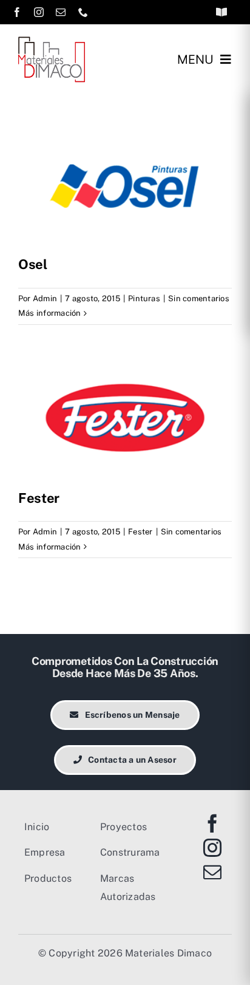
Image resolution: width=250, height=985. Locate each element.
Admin (45, 298)
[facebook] (17, 12)
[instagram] (39, 12)
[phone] (83, 12)
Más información (49, 313)
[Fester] (125, 418)
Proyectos (123, 827)
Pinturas (144, 298)
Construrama (130, 852)
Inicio (36, 827)
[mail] (61, 12)
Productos (48, 878)
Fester (38, 498)
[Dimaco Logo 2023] (51, 41)
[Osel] (125, 185)
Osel (32, 264)
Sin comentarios (198, 298)
